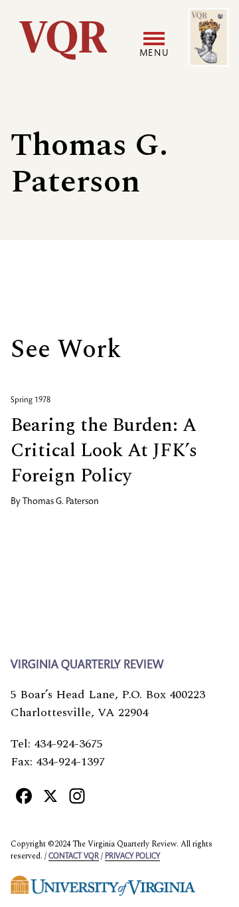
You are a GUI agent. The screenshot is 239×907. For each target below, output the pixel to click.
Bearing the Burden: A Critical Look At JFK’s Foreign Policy (104, 450)
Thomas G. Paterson (61, 502)
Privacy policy (132, 856)
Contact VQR (73, 856)
